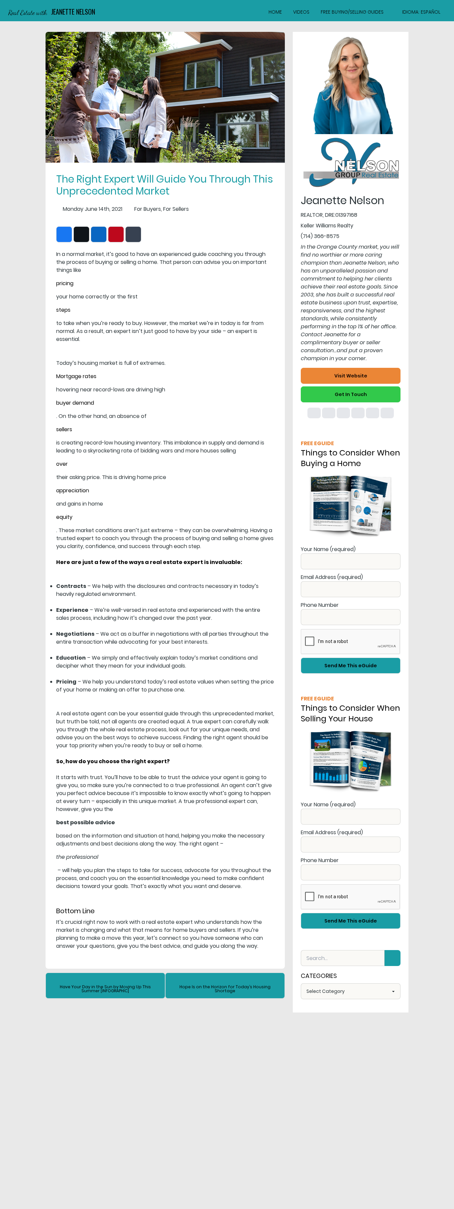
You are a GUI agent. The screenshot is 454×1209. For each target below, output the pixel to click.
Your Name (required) (328, 549)
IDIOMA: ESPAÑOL (421, 12)
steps (63, 310)
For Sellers (176, 209)
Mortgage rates (76, 376)
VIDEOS (301, 12)
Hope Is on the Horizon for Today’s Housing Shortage (225, 989)
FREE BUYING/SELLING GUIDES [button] (352, 12)
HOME (275, 12)
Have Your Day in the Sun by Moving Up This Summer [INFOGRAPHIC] (105, 989)
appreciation (72, 490)
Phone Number (320, 605)
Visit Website (350, 375)
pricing (64, 283)
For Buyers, (148, 209)
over (62, 464)
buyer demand (75, 403)
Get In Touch (351, 394)
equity (64, 517)
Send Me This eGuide (350, 665)
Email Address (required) (332, 577)
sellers (64, 429)
